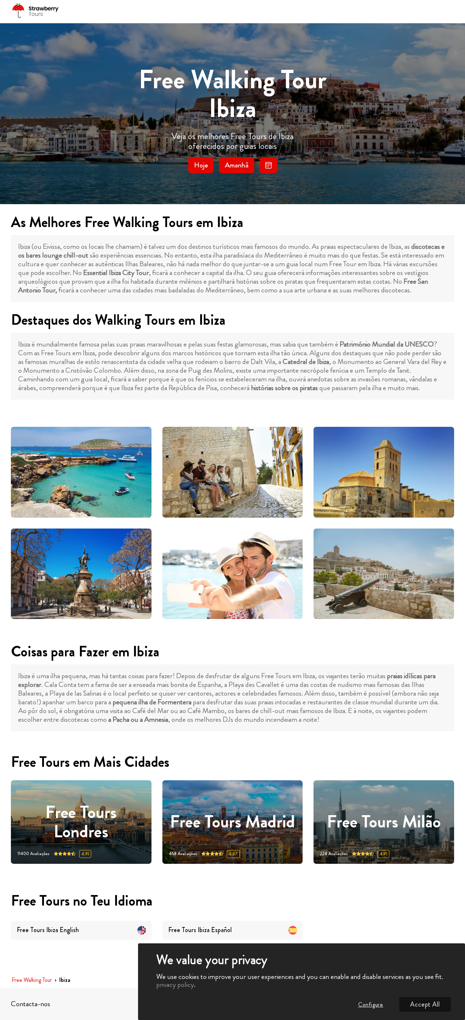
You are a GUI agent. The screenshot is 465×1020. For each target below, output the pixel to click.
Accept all (425, 1004)
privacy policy (175, 984)
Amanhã (236, 165)
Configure (370, 1004)
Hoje (201, 165)
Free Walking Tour (32, 980)
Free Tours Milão (384, 821)
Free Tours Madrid (232, 821)
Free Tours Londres (81, 822)
